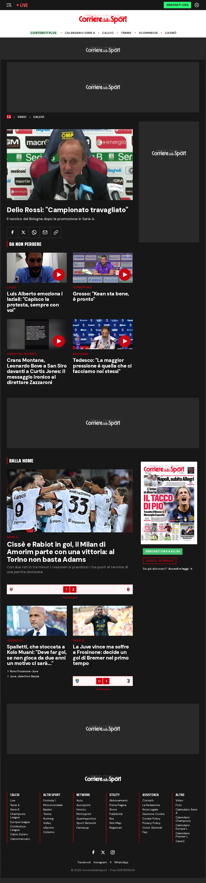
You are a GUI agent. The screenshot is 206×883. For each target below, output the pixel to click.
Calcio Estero (19, 834)
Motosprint (83, 814)
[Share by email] (45, 232)
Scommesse (148, 33)
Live (24, 5)
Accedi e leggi (178, 568)
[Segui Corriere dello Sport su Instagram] (112, 852)
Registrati (115, 827)
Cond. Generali (152, 827)
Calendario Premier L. (183, 834)
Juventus (15, 640)
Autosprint (83, 805)
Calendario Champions (183, 819)
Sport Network (86, 823)
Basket (47, 809)
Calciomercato (20, 839)
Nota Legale (150, 809)
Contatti (148, 800)
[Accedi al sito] (197, 5)
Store (113, 809)
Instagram (100, 862)
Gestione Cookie (153, 814)
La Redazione (151, 805)
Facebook (84, 862)
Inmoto (81, 809)
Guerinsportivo (86, 818)
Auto (79, 800)
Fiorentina (82, 287)
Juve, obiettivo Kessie (24, 676)
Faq (144, 832)
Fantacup (82, 827)
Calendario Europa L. (183, 826)
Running (48, 818)
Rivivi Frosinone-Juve (24, 671)
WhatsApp (121, 862)
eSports (48, 827)
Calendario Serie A (80, 33)
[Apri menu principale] (9, 5)
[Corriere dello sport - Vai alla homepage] (103, 19)
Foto (179, 805)
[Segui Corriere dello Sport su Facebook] (93, 852)
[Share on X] (23, 232)
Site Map (115, 823)
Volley (47, 823)
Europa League (20, 822)
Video (22, 117)
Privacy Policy (151, 823)
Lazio (11, 287)
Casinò (171, 33)
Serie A (12, 537)
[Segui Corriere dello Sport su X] (103, 852)
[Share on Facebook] (12, 232)
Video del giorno (21, 353)
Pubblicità (116, 814)
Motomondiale (53, 805)
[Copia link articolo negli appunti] (55, 232)
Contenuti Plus (43, 33)
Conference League (18, 828)
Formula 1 (49, 800)
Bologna (80, 353)
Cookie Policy (151, 818)
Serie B (14, 809)
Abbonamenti (118, 800)
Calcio (108, 33)
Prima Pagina (117, 805)
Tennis (126, 33)
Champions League (17, 815)
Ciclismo (49, 832)
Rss (111, 818)
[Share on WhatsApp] (34, 232)
